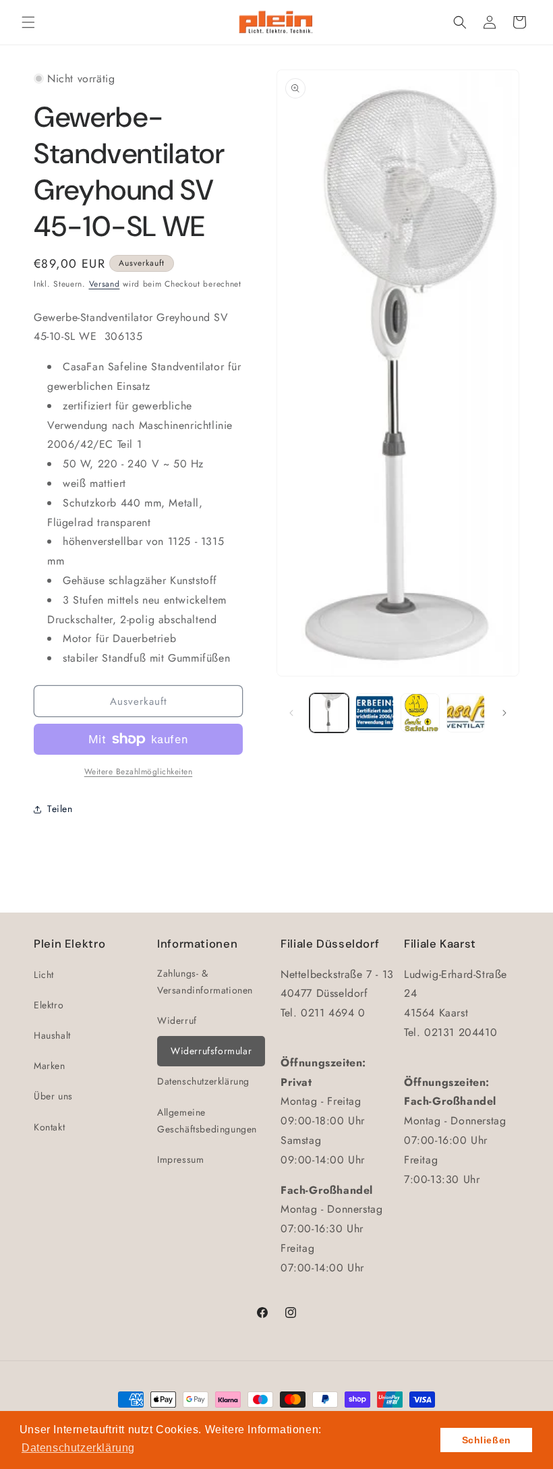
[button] (28, 22)
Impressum (180, 1159)
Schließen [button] (486, 1440)
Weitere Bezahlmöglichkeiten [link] (138, 772)
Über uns (53, 1096)
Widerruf (177, 1020)
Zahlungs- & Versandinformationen (205, 982)
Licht (44, 974)
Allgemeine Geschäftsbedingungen (207, 1120)
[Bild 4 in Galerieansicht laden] (466, 712)
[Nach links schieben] (291, 713)
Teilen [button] (60, 808)
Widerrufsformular (211, 1051)
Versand (104, 284)
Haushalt (52, 1035)
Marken (49, 1065)
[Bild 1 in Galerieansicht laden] (329, 712)
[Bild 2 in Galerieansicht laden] (375, 712)
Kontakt (49, 1127)
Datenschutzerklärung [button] (78, 1447)
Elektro (48, 1005)
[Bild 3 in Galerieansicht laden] (420, 712)
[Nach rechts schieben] (504, 713)
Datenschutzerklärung (203, 1081)
